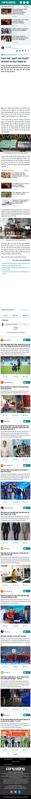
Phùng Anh (6, 421)
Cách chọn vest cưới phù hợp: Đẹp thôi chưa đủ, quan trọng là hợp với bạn (15, 513)
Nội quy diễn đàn (22, 759)
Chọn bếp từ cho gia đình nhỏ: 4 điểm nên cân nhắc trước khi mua (15, 554)
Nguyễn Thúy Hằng (8, 508)
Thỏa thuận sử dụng (8, 759)
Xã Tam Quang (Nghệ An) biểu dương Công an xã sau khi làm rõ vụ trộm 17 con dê (15, 720)
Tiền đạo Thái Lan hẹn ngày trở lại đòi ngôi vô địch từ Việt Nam (14, 470)
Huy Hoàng (6, 548)
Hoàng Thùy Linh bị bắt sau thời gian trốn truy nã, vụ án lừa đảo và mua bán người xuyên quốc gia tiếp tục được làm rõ (15, 427)
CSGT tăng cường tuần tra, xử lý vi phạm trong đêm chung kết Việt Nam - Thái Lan (15, 678)
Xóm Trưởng (6, 340)
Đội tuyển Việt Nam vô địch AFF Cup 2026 (13, 636)
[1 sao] (21, 310)
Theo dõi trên (21, 54)
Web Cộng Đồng (7, 465)
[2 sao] (23, 310)
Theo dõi (27, 339)
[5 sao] (28, 310)
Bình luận (5, 320)
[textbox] (15, 324)
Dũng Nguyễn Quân (8, 382)
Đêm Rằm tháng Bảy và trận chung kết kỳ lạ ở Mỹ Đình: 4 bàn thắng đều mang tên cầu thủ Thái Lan (15, 345)
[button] (26, 376)
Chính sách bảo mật (16, 761)
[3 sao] (25, 310)
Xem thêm (15, 754)
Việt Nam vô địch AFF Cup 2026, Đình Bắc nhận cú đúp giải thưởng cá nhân (15, 596)
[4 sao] (27, 310)
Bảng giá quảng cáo (8, 764)
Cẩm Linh (7, 47)
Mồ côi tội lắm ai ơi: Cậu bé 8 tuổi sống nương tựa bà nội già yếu (14, 387)
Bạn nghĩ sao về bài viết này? (7, 310)
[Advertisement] (15, 89)
